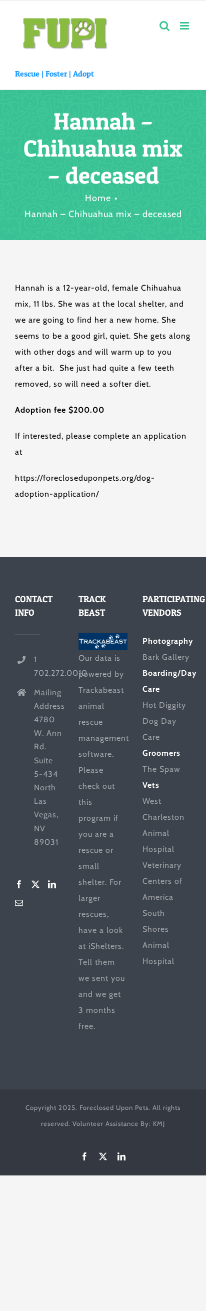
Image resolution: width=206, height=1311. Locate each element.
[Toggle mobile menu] (185, 26)
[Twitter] (36, 884)
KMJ (159, 1123)
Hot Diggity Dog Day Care (164, 721)
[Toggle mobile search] (165, 26)
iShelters (105, 946)
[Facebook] (19, 884)
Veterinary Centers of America (162, 881)
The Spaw (161, 769)
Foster (56, 74)
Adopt (83, 74)
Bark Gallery (166, 657)
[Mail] (19, 903)
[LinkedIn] (52, 884)
